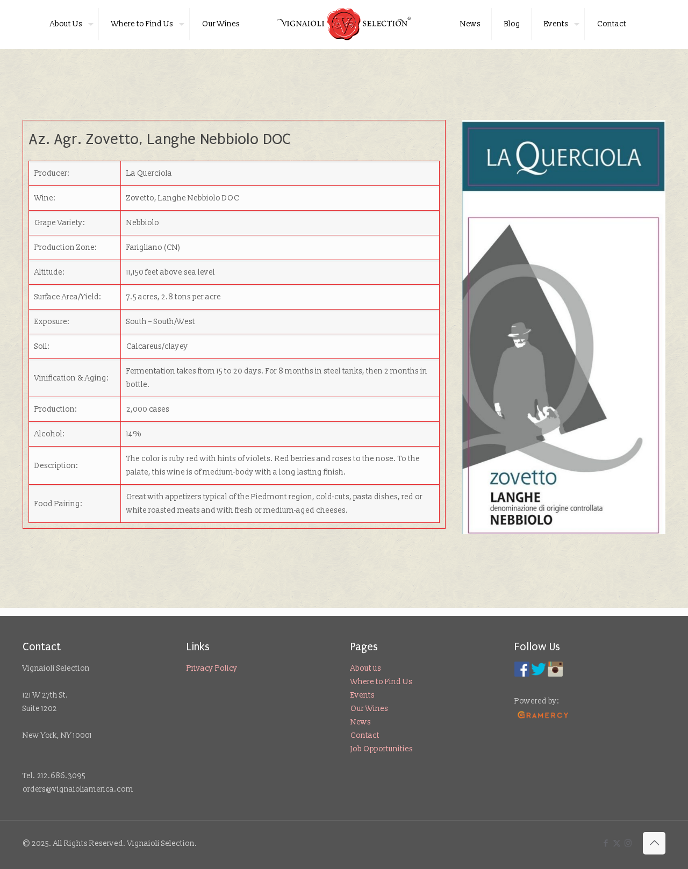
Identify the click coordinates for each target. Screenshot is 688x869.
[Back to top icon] (654, 843)
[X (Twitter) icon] (617, 843)
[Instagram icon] (628, 843)
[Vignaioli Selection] (344, 24)
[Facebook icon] (605, 843)
